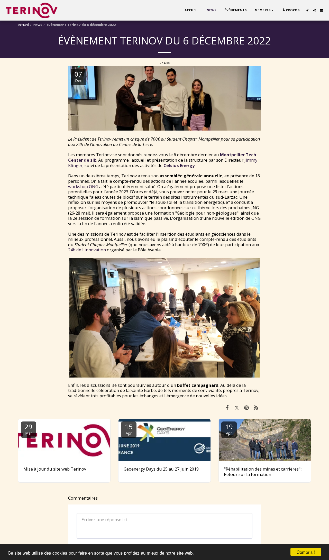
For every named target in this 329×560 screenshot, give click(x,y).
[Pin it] (246, 407)
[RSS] (256, 407)
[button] (264, 10)
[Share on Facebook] (227, 407)
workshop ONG (83, 186)
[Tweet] (237, 407)
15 (129, 429)
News (37, 24)
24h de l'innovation (87, 250)
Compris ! (306, 552)
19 (229, 429)
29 (28, 429)
